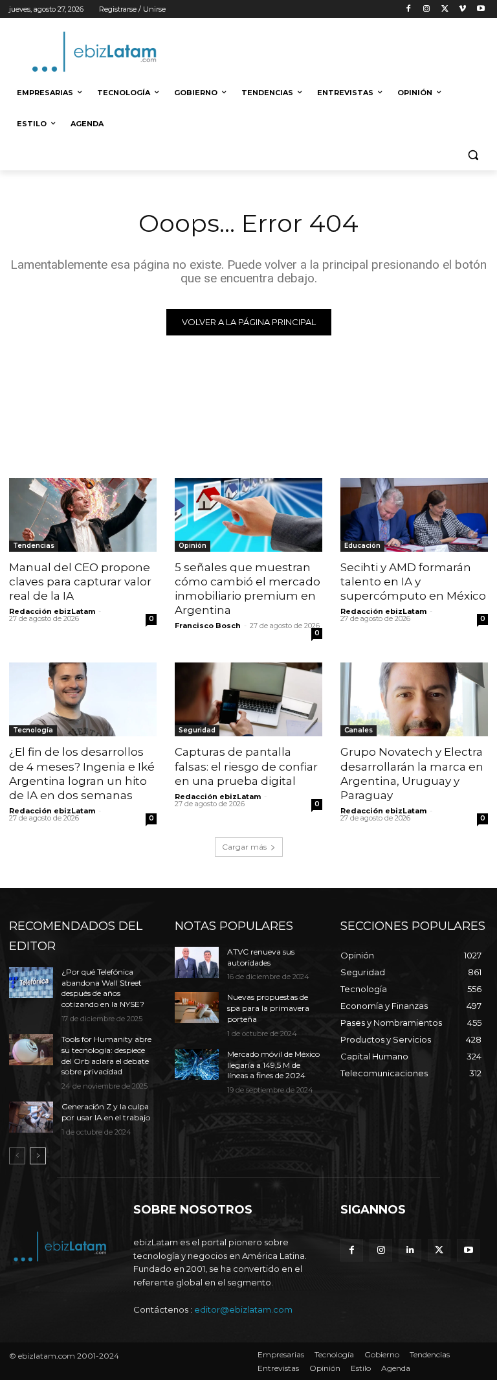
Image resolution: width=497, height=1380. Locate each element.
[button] (473, 155)
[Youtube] (480, 9)
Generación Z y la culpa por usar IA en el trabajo (105, 1112)
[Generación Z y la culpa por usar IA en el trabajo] (31, 1117)
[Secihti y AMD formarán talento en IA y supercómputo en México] (414, 515)
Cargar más (244, 847)
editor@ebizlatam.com (243, 1309)
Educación (362, 545)
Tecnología (33, 730)
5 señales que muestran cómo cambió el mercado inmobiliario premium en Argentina (247, 588)
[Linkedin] (410, 1250)
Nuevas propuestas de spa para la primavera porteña (268, 1008)
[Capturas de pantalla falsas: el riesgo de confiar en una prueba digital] (248, 699)
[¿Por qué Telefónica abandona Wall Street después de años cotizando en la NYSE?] (31, 982)
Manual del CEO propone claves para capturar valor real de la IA (80, 581)
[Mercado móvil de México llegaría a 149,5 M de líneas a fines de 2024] (197, 1064)
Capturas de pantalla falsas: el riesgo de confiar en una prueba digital (246, 766)
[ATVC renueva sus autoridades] (197, 962)
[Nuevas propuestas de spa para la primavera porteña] (197, 1007)
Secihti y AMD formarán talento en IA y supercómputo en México (413, 581)
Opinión (192, 545)
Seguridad (197, 730)
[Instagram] (426, 9)
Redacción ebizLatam (52, 611)
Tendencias (33, 545)
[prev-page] (17, 1156)
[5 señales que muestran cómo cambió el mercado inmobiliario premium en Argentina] (248, 515)
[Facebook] (408, 9)
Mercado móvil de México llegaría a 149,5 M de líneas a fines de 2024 (273, 1065)
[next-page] (38, 1156)
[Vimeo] (462, 9)
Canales (358, 730)
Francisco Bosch (208, 625)
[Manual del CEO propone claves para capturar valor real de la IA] (83, 515)
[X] (444, 9)
